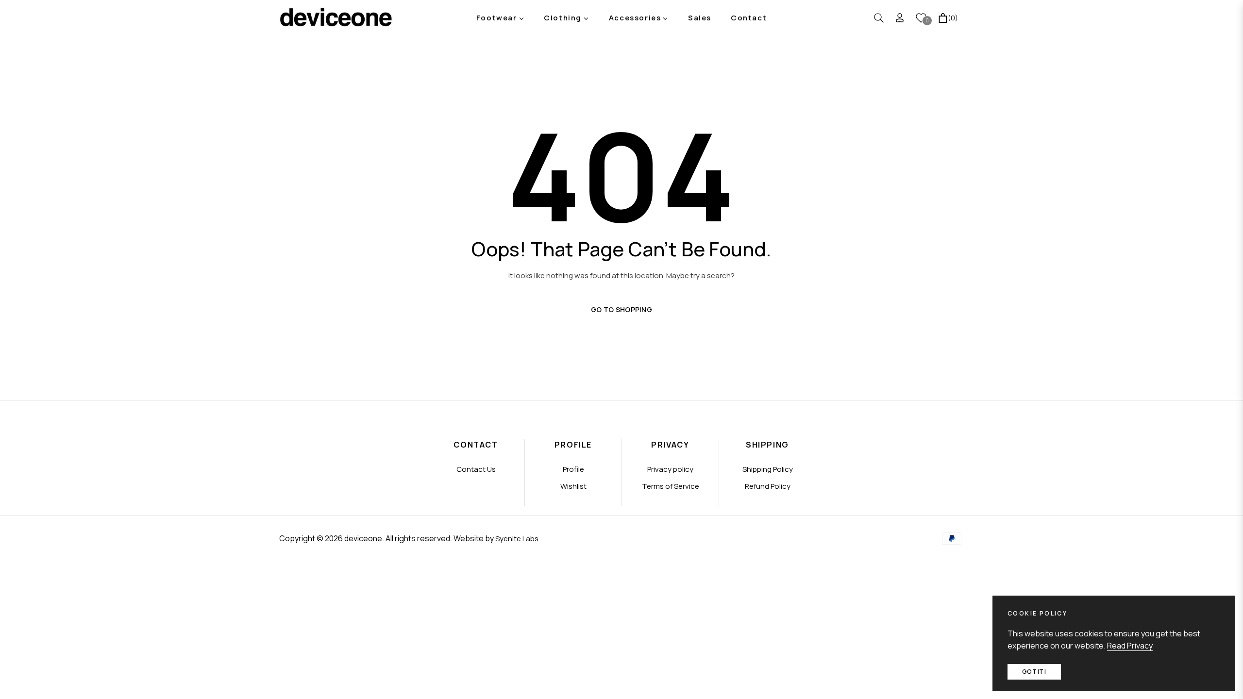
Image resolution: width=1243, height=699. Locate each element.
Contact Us (476, 469)
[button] (879, 18)
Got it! (1034, 671)
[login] (900, 17)
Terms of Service (670, 486)
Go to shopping (621, 309)
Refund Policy (767, 486)
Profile (573, 469)
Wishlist (573, 486)
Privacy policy (670, 469)
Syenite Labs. (517, 538)
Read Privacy (1130, 645)
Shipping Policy (767, 469)
